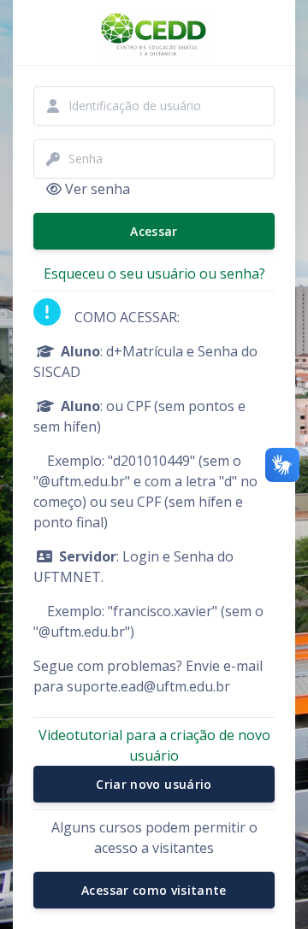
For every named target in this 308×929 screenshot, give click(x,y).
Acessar (153, 231)
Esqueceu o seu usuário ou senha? (154, 273)
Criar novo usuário (153, 784)
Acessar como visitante (154, 890)
